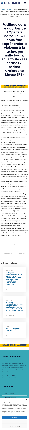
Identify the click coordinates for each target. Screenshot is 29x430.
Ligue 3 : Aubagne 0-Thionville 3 (13, 329)
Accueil (3, 9)
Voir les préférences (14, 426)
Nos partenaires (9, 393)
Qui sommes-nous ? (10, 397)
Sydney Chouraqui (7, 376)
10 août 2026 (9, 326)
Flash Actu (11, 289)
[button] (26, 399)
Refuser (15, 422)
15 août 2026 (9, 270)
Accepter (14, 417)
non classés (9, 9)
